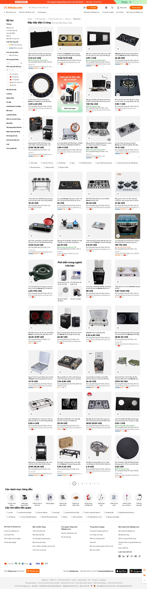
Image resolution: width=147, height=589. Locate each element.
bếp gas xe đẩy (64, 167)
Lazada (73, 580)
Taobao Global (81, 580)
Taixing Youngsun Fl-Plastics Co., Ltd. (39, 66)
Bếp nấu (67, 19)
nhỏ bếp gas (11, 517)
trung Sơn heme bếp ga (24, 512)
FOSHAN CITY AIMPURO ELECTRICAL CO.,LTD (127, 62)
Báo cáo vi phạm (95, 550)
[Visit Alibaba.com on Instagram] (131, 556)
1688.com (53, 580)
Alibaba (30, 19)
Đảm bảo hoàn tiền (38, 535)
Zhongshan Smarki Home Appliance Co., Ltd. (98, 249)
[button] (84, 7)
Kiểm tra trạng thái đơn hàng (127, 538)
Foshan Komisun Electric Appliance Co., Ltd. (127, 151)
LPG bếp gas (62, 163)
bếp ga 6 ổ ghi (50, 167)
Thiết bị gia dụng (40, 19)
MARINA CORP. (62, 385)
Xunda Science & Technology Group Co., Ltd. (98, 385)
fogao (73, 163)
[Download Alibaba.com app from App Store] (122, 571)
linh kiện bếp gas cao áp (95, 517)
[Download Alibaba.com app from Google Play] (136, 571)
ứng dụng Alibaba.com (106, 571)
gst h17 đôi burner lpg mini (104, 163)
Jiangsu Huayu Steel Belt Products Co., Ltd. (98, 339)
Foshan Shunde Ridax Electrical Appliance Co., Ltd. (41, 385)
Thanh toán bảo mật (39, 531)
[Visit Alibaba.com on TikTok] (139, 556)
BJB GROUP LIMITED (35, 207)
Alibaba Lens (12, 571)
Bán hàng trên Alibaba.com (126, 531)
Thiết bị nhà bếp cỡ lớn (55, 19)
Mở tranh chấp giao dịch (97, 538)
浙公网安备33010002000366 (106, 586)
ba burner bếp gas (42, 512)
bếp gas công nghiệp (113, 517)
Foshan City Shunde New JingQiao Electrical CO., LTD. (41, 108)
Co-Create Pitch (9, 535)
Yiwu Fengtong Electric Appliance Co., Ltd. (41, 154)
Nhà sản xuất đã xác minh (69, 533)
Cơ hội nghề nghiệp (10, 542)
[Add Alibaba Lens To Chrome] (33, 571)
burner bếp (56, 512)
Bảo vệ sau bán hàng (39, 542)
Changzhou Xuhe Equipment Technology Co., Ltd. (98, 110)
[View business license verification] (91, 586)
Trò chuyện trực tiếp (96, 535)
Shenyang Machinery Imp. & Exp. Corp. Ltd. (41, 295)
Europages (102, 580)
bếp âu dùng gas (77, 517)
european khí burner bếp (72, 512)
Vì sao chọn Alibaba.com (11, 531)
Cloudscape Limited (34, 341)
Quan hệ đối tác (123, 548)
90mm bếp (34, 163)
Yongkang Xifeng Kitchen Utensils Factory (70, 151)
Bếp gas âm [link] (77, 19)
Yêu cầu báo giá (66, 537)
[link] (144, 570)
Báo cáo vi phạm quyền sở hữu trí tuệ (101, 546)
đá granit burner (35, 167)
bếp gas (65, 517)
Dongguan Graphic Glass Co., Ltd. (125, 108)
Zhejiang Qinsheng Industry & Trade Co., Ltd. (127, 295)
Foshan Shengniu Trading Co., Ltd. (67, 253)
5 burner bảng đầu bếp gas (28, 517)
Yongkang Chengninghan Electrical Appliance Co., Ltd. (41, 427)
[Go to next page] (98, 483)
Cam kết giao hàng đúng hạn (41, 538)
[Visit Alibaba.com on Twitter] (127, 556)
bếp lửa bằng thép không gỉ (49, 517)
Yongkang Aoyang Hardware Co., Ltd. (68, 62)
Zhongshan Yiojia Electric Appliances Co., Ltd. (98, 295)
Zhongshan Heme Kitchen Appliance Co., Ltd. (127, 207)
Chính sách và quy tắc (39, 550)
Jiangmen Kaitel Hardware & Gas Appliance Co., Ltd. (98, 427)
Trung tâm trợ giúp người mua (99, 531)
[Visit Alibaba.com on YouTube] (135, 556)
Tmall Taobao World (64, 580)
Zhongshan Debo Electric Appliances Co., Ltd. (70, 341)
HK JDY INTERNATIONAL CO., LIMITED (127, 253)
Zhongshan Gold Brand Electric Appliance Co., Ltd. (98, 207)
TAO (89, 580)
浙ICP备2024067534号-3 (124, 586)
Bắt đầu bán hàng (123, 535)
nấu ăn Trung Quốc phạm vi (92, 512)
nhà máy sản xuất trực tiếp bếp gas (128, 163)
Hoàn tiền (93, 542)
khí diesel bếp (110, 512)
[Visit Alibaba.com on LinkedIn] (123, 556)
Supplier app (74, 571)
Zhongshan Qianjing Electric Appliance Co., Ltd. (70, 427)
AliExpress (45, 580)
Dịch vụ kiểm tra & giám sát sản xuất (44, 546)
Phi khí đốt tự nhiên (85, 163)
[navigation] (15, 251)
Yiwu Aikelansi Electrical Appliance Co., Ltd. (41, 252)
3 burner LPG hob (48, 163)
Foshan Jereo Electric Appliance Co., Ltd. (127, 344)
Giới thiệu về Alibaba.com (12, 527)
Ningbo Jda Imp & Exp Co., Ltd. (95, 156)
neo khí (10, 512)
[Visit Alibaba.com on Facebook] (119, 556)
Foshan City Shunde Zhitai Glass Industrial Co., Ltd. (98, 64)
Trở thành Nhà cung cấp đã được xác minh (129, 543)
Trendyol (95, 580)
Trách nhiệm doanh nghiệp (12, 538)
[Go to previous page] (70, 483)
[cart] (112, 8)
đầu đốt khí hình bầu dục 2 (126, 512)
